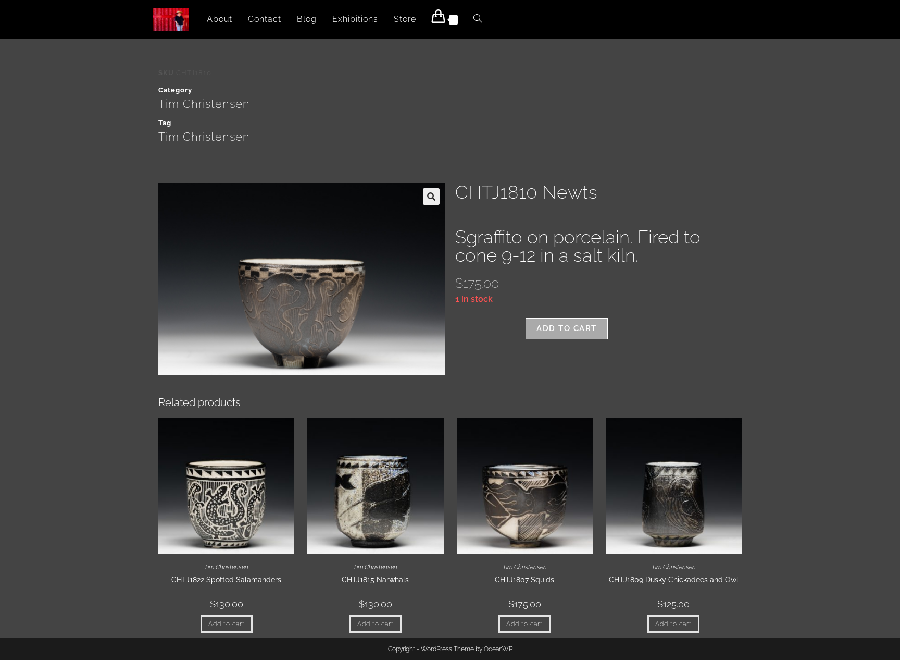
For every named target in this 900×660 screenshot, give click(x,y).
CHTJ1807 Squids (524, 580)
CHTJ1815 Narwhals (375, 580)
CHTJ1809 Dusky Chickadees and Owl (674, 580)
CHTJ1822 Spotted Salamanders (226, 580)
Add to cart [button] (226, 624)
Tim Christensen (204, 104)
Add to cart (566, 328)
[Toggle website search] (478, 19)
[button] (431, 196)
